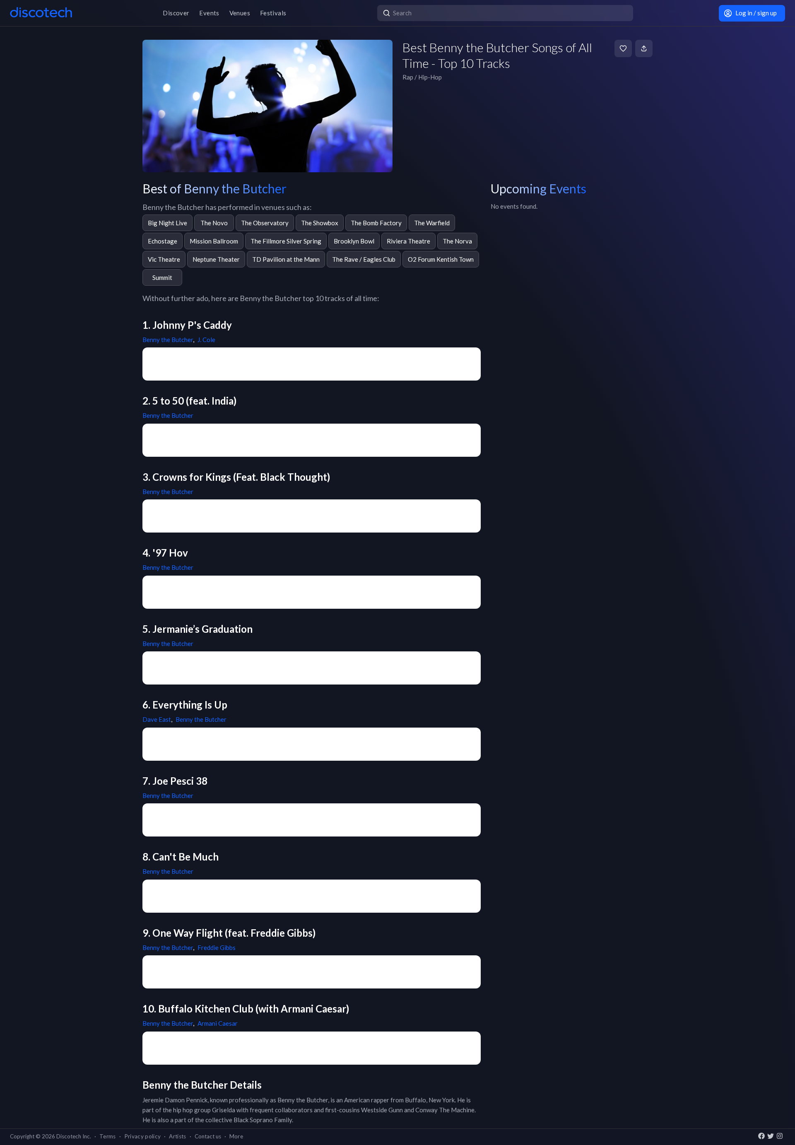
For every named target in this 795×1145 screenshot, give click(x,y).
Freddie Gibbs (217, 947)
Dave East (156, 719)
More (236, 1136)
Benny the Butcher (167, 339)
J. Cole (206, 339)
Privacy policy (142, 1136)
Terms (107, 1136)
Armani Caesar (218, 1023)
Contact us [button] (208, 1136)
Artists (177, 1136)
